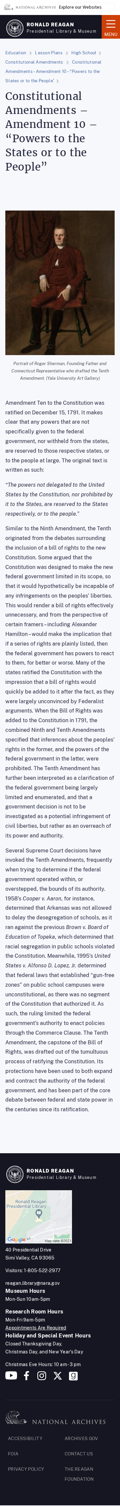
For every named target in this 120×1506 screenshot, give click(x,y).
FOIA (13, 1453)
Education (15, 52)
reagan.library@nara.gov (32, 1283)
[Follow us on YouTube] (11, 1378)
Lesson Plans (49, 52)
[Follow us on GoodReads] (73, 1378)
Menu (109, 26)
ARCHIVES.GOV (81, 1438)
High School (83, 52)
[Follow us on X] (57, 1378)
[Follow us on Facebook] (26, 1378)
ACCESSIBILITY (25, 1438)
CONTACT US (79, 1453)
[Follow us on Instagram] (41, 1378)
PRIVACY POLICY (26, 1469)
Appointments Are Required (35, 1327)
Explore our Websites (80, 7)
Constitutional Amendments (34, 62)
